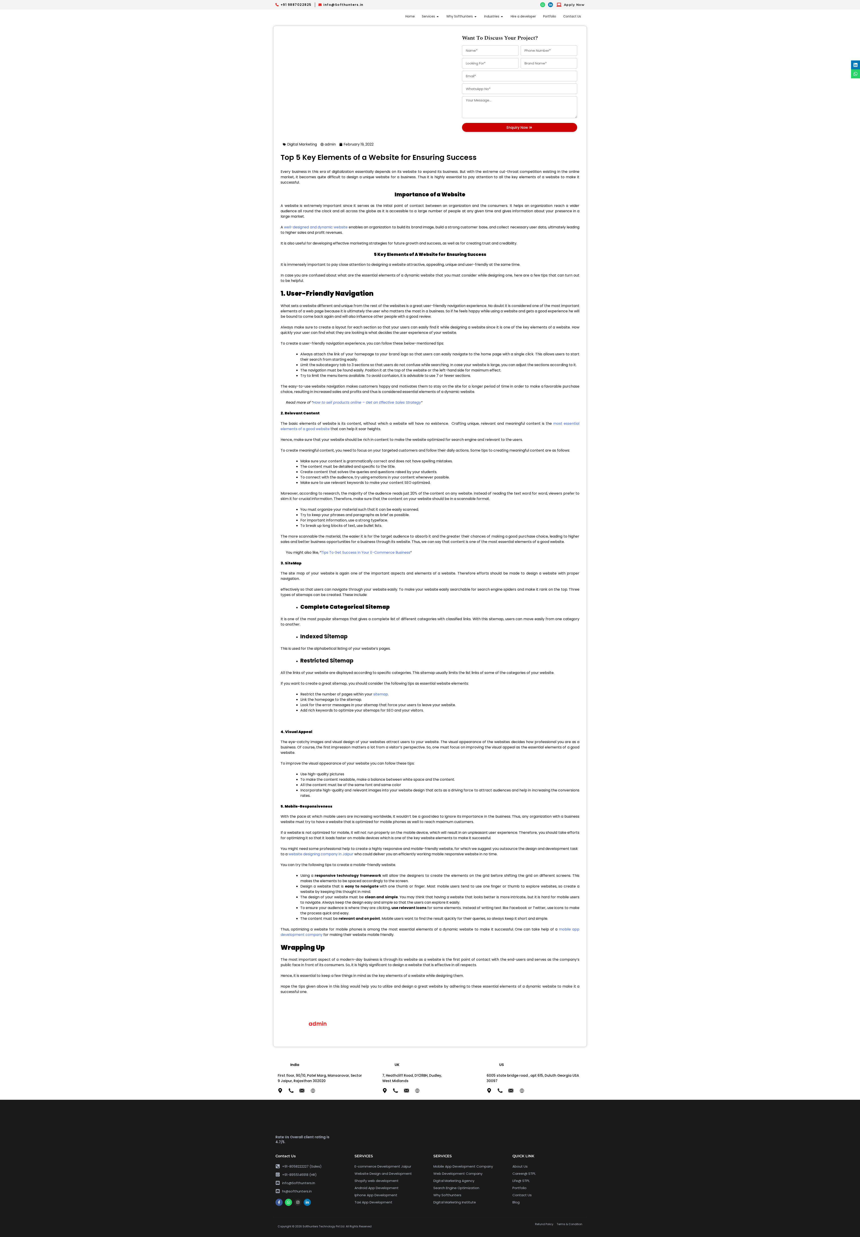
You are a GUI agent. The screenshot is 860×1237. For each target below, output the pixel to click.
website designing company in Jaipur (320, 854)
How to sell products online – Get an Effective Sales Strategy (367, 402)
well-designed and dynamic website (316, 227)
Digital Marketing (302, 144)
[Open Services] (437, 16)
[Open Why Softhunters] (475, 16)
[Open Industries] (501, 16)
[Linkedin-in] (307, 1202)
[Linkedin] (855, 64)
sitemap (380, 694)
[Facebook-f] (279, 1202)
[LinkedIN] (550, 4)
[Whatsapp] (288, 1202)
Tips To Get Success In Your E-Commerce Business (365, 552)
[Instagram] (297, 1202)
